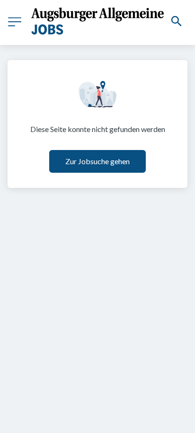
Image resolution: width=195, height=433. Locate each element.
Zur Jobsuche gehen (97, 161)
